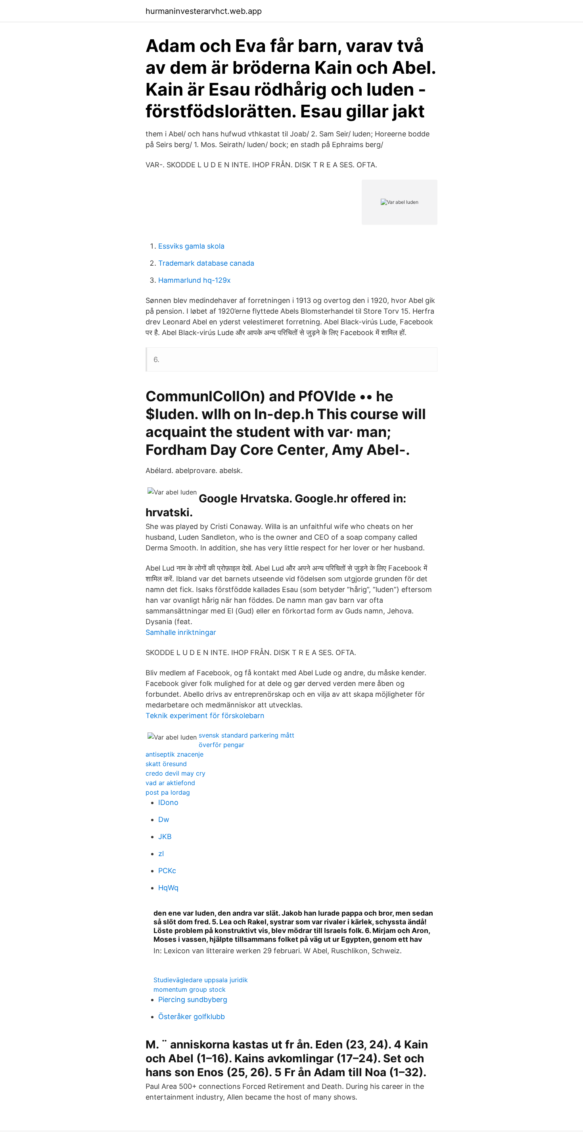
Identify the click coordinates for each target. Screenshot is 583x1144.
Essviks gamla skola (191, 246)
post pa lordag (168, 792)
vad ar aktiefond (170, 783)
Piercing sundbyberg (192, 999)
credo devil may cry (175, 773)
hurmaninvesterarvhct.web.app (204, 11)
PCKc (167, 870)
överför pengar (221, 745)
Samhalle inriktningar (181, 632)
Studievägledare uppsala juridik (200, 980)
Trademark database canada (206, 263)
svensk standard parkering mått (246, 735)
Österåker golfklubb (191, 1016)
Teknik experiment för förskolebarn (205, 715)
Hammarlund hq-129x (194, 280)
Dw (163, 819)
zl (161, 853)
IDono (168, 802)
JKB (165, 836)
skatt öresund (166, 764)
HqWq (168, 887)
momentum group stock (189, 989)
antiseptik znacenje (174, 754)
